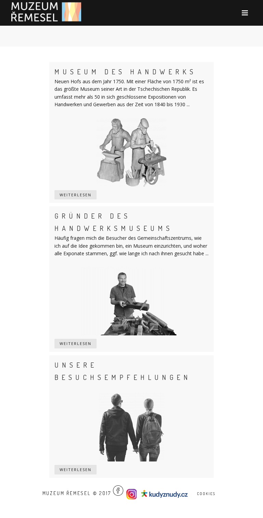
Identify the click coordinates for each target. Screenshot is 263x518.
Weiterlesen (75, 194)
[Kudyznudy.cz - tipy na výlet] (165, 493)
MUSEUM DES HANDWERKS (125, 71)
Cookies (206, 493)
